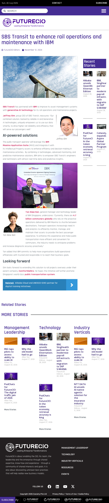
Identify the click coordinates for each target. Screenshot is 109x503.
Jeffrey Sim (9, 115)
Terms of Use (71, 494)
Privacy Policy (58, 494)
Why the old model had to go (27, 351)
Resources (67, 467)
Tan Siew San (32, 212)
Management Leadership (17, 330)
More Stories (10, 409)
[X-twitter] (72, 486)
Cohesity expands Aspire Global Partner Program (102, 139)
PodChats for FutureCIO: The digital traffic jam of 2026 (10, 391)
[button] (104, 11)
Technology (50, 328)
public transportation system (40, 274)
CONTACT (57, 3)
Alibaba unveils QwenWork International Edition (90, 86)
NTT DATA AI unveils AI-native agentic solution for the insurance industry (80, 394)
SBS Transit (9, 106)
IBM (35, 106)
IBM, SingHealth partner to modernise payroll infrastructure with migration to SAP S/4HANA (65, 357)
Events (65, 474)
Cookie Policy (83, 494)
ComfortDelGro (26, 271)
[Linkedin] (57, 486)
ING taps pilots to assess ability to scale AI (9, 354)
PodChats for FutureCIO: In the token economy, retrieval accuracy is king (89, 144)
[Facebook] (49, 486)
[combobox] (24, 11)
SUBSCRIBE (101, 3)
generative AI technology (20, 110)
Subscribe (7, 499)
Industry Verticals (82, 330)
